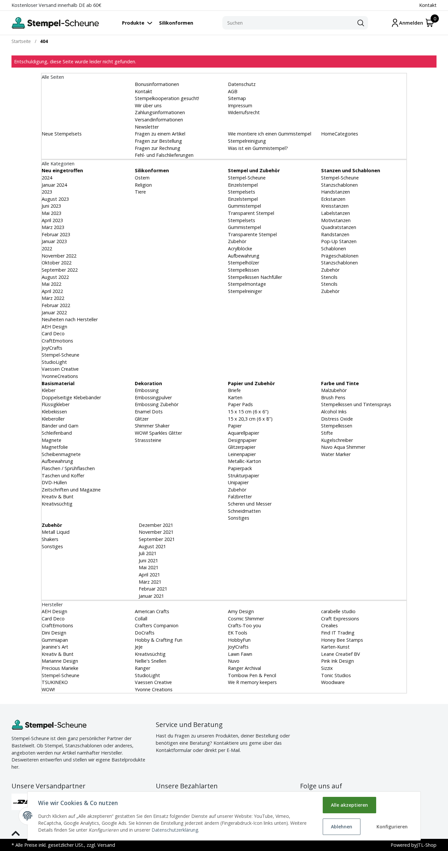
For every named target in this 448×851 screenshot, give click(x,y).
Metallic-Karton (244, 461)
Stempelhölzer (243, 262)
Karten (235, 397)
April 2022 (52, 291)
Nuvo (233, 661)
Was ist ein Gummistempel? (258, 148)
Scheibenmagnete (61, 454)
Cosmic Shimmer (246, 618)
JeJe (139, 647)
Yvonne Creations (154, 689)
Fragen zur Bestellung (158, 141)
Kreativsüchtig (57, 504)
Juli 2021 (146, 553)
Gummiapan (55, 640)
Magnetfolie (55, 447)
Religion (143, 185)
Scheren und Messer (250, 504)
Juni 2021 (147, 560)
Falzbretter (240, 496)
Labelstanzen (335, 213)
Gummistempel (244, 206)
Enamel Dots (149, 411)
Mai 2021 (147, 567)
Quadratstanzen (338, 227)
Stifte (327, 433)
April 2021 (148, 574)
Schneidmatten (244, 511)
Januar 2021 (150, 596)
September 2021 (156, 539)
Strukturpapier (243, 475)
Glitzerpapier (241, 447)
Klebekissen (54, 411)
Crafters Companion (156, 625)
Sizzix (327, 668)
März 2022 (53, 298)
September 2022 (60, 270)
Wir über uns (148, 105)
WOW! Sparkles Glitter (158, 433)
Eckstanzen (333, 199)
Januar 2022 (54, 312)
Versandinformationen (159, 119)
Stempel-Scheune (60, 355)
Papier (235, 426)
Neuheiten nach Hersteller (70, 319)
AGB (232, 91)
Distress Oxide (337, 419)
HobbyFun (239, 640)
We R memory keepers (252, 682)
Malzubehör (334, 390)
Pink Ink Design (337, 661)
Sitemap (237, 98)
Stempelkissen (243, 270)
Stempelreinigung (247, 141)
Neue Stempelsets (62, 134)
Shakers (50, 539)
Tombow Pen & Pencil (252, 675)
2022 (47, 248)
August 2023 (55, 199)
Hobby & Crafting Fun (158, 640)
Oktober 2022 (56, 262)
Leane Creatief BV (340, 654)
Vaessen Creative (60, 369)
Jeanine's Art (55, 647)
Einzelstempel (243, 185)
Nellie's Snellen (150, 661)
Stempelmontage (247, 284)
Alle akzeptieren (349, 805)
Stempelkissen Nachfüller (255, 277)
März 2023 (53, 227)
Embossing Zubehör (156, 404)
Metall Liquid (56, 532)
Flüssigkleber (56, 404)
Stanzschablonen (339, 185)
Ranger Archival (244, 668)
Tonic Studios (336, 675)
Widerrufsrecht (244, 112)
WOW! (48, 689)
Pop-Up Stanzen (338, 241)
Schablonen (333, 248)
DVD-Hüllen (54, 482)
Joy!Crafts (52, 348)
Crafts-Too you (244, 625)
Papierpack (240, 468)
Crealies (329, 625)
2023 (47, 192)
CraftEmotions (57, 341)
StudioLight (54, 362)
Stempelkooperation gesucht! (167, 98)
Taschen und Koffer (63, 475)
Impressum (240, 105)
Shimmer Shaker (152, 426)
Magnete (51, 440)
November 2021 (155, 532)
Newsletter (147, 127)
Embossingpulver (153, 397)
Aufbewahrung (243, 256)
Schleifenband (57, 433)
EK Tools (237, 633)
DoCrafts (144, 633)
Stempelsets (241, 192)
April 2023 (52, 220)
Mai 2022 (51, 284)
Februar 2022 (56, 305)
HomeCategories (339, 134)
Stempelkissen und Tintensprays (356, 404)
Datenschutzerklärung (175, 830)
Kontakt (428, 5)
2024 (47, 178)
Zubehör (237, 241)
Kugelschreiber (337, 440)
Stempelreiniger (245, 291)
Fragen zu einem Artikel (160, 134)
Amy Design (241, 611)
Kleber (48, 390)
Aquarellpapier (243, 433)
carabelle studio (338, 611)
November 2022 (59, 256)
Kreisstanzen (335, 206)
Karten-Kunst (335, 647)
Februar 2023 (56, 234)
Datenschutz (241, 84)
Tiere (140, 192)
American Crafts (152, 611)
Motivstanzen (336, 220)
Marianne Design (60, 661)
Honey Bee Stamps (342, 640)
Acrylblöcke (240, 248)
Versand (106, 845)
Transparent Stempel (251, 213)
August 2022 (55, 277)
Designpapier (242, 440)
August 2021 (151, 546)
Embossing (147, 390)
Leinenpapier (242, 454)
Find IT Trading (338, 633)
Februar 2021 (152, 589)
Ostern (142, 178)
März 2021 (149, 582)
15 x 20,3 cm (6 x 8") (250, 419)
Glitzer (142, 419)
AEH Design (54, 326)
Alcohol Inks (334, 411)
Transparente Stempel (252, 234)
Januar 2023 (54, 241)
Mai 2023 (51, 213)
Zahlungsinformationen (160, 112)
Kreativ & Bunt (57, 496)
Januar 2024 (54, 185)
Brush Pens (333, 397)
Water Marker (336, 454)
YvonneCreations (60, 376)
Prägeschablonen (339, 256)
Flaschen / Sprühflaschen (68, 468)
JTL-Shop (427, 845)
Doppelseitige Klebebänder (71, 397)
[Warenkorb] (430, 23)
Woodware (333, 682)
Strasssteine (148, 440)
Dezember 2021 (155, 525)
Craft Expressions (340, 618)
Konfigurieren (392, 826)
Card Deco (53, 333)
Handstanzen (335, 192)
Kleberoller (53, 419)
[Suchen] (361, 23)
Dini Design (54, 633)
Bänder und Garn (60, 426)
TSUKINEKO (55, 682)
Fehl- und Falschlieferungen (164, 155)
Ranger (142, 668)
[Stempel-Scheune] (55, 23)
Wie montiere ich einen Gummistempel (269, 134)
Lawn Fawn (240, 654)
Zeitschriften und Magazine (71, 490)
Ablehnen (341, 826)
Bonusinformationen (157, 84)
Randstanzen (335, 234)
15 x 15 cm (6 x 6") (248, 411)
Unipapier (238, 482)
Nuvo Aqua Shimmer (343, 447)
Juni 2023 (51, 206)
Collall (141, 618)
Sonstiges (238, 518)
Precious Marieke (60, 668)
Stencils (329, 277)
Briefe (234, 390)
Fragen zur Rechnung (157, 148)
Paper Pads (240, 404)
